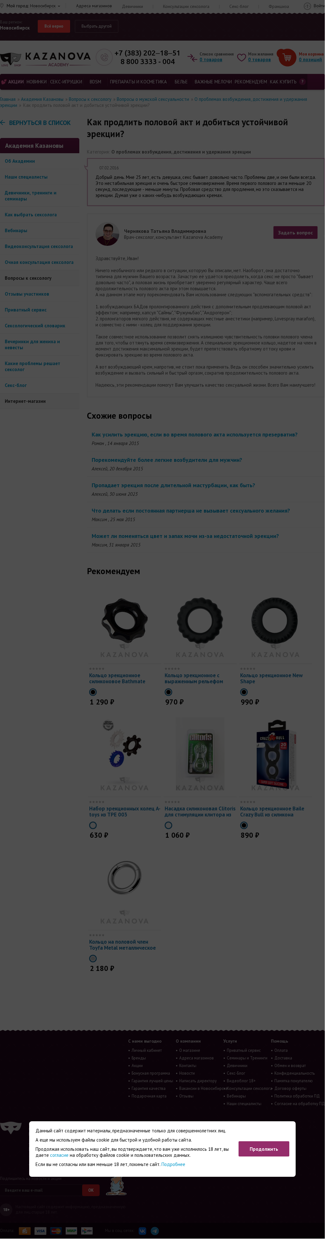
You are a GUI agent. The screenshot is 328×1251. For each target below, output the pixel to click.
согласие (59, 1155)
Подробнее (173, 1164)
